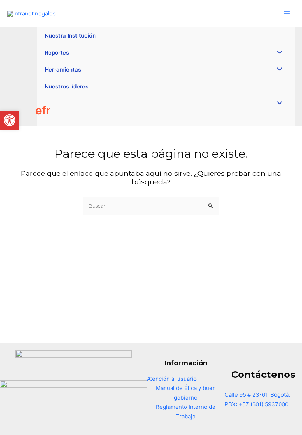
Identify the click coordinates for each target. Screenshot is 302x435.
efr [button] (42, 110)
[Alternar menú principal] (287, 13)
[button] (9, 120)
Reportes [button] (57, 52)
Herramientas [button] (63, 69)
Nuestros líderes (66, 86)
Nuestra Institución (70, 35)
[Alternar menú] (277, 52)
